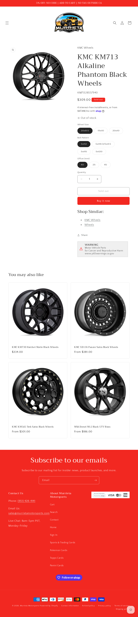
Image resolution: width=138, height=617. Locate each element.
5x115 (86, 152)
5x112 (85, 145)
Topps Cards (57, 558)
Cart (52, 504)
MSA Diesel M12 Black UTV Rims (92, 427)
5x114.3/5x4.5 (105, 145)
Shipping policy (123, 609)
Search (54, 512)
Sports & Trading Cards (62, 542)
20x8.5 (87, 131)
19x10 (103, 131)
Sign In (54, 535)
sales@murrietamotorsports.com (28, 513)
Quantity (81, 172)
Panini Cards (57, 565)
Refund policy (88, 606)
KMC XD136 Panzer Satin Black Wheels (96, 347)
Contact (54, 519)
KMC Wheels (92, 220)
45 (107, 165)
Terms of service (122, 606)
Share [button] (84, 235)
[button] (7, 23)
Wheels (89, 224)
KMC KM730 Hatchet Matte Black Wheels (35, 347)
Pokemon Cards (58, 550)
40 (84, 165)
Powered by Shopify (49, 606)
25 (96, 165)
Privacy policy (104, 606)
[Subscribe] (95, 480)
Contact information (70, 606)
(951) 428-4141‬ (26, 500)
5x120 (101, 152)
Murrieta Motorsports (29, 606)
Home (53, 527)
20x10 (118, 131)
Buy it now (103, 200)
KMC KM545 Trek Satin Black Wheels (33, 427)
